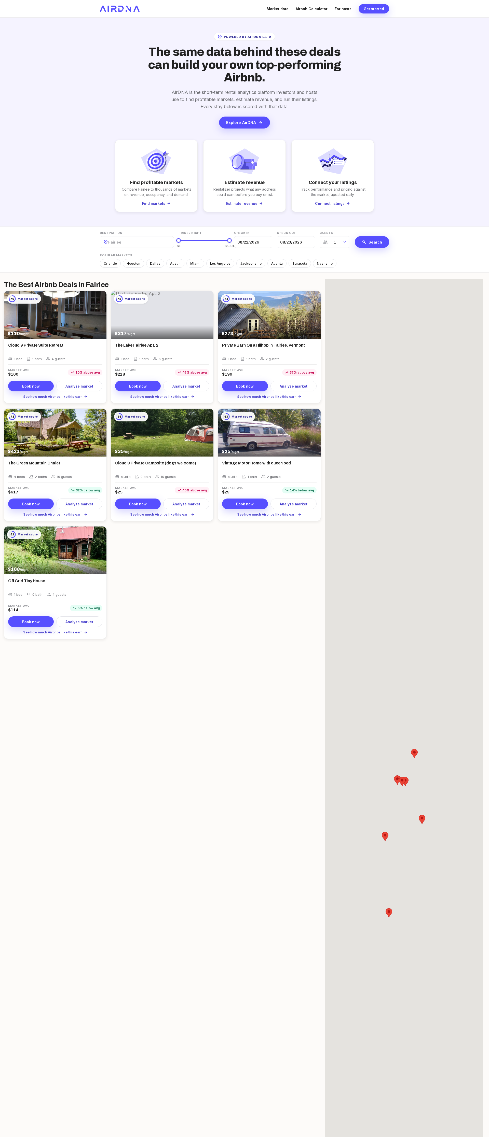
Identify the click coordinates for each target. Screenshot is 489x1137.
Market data (278, 9)
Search (372, 242)
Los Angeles (220, 263)
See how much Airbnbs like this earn (55, 396)
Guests (326, 233)
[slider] (178, 240)
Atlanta (277, 263)
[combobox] (108, 242)
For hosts (343, 9)
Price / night (190, 233)
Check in (242, 233)
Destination (111, 233)
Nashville (325, 263)
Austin (175, 263)
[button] (385, 836)
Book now (31, 386)
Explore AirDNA (244, 122)
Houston (133, 263)
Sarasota (299, 263)
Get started (374, 9)
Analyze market (79, 386)
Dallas (155, 263)
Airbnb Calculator (312, 9)
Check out (286, 233)
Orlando (110, 263)
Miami (195, 263)
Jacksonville (251, 263)
